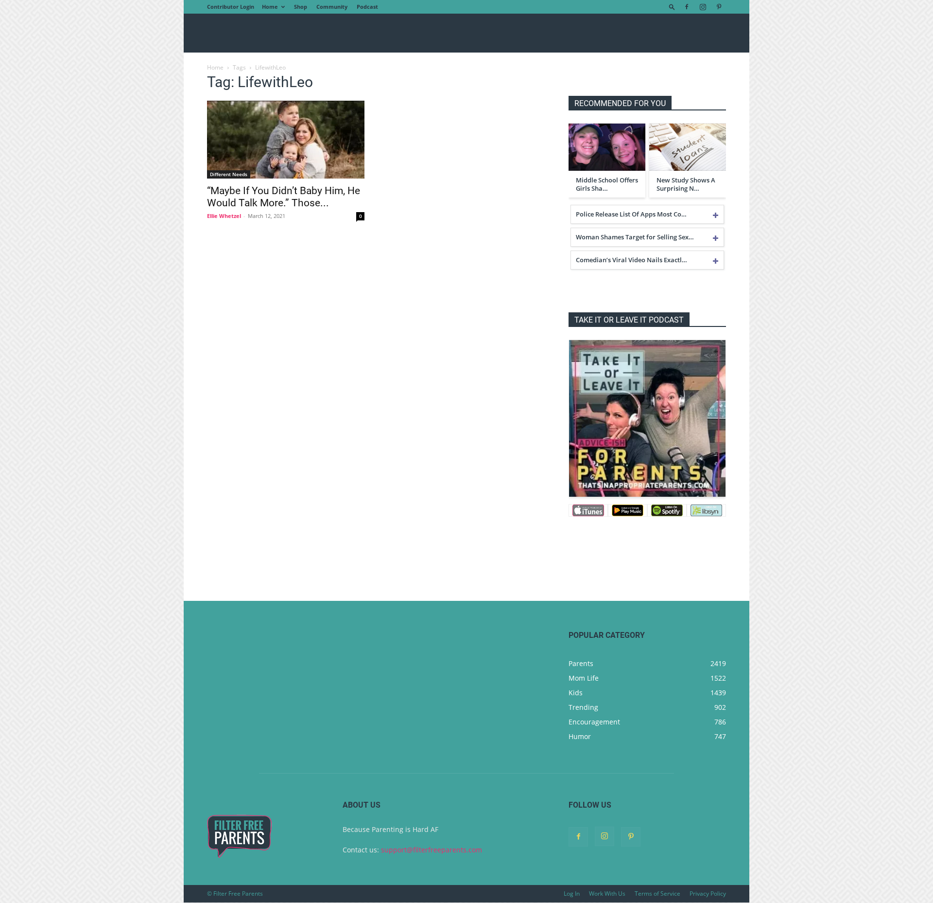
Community (331, 6)
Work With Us (607, 893)
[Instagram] (702, 7)
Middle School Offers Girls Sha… (607, 184)
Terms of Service (657, 893)
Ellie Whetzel (224, 215)
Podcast (367, 6)
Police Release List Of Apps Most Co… (631, 214)
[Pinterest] (718, 7)
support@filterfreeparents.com (431, 849)
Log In (572, 893)
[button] (672, 6)
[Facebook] (686, 7)
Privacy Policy (708, 893)
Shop (300, 6)
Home (270, 6)
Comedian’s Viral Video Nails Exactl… (631, 259)
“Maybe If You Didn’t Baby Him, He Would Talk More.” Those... (283, 197)
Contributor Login (230, 6)
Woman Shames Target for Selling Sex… (635, 237)
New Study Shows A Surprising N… (686, 184)
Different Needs (228, 174)
